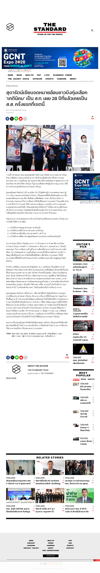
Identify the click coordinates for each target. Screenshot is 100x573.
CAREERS (61, 79)
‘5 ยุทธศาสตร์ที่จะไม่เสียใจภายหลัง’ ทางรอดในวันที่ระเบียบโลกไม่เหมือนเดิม (80, 315)
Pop (70, 540)
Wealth (50, 540)
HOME (10, 75)
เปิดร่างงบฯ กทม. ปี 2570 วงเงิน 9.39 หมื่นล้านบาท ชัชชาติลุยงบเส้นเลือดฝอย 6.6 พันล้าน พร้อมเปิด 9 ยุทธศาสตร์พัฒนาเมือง (77, 510)
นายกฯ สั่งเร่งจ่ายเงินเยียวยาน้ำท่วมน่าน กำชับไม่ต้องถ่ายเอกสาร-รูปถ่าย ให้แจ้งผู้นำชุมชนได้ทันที (86, 442)
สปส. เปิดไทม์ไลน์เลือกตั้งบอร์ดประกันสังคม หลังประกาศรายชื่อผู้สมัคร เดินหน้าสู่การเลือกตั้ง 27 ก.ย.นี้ (80, 361)
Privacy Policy (31, 548)
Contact (70, 548)
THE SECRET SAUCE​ (18, 79)
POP (39, 75)
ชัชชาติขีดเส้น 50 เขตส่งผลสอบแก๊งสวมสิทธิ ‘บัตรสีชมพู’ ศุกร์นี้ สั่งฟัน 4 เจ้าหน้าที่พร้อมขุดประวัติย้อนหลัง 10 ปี (48, 482)
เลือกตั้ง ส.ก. (50, 336)
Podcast (31, 543)
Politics (12, 86)
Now (70, 543)
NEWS (19, 75)
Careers (51, 545)
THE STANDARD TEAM (17, 110)
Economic (77, 264)
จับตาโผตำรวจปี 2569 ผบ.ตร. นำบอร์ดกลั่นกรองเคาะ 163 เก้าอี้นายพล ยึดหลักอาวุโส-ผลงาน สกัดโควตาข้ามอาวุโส (86, 415)
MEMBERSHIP (51, 556)
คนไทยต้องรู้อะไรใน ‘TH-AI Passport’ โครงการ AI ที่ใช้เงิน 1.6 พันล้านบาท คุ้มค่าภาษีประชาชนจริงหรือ (80, 268)
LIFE (47, 75)
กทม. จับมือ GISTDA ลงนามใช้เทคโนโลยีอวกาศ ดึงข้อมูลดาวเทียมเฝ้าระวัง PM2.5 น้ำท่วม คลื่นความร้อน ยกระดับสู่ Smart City (18, 510)
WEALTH (29, 75)
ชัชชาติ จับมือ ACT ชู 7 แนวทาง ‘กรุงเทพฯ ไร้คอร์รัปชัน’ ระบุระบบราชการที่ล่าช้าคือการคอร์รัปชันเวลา (48, 510)
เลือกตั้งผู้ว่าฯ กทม (55, 333)
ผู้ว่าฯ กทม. (17, 336)
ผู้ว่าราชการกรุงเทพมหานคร (33, 336)
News (31, 540)
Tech (85, 264)
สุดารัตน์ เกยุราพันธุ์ (20, 333)
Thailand (77, 311)
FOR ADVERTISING (51, 550)
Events (70, 545)
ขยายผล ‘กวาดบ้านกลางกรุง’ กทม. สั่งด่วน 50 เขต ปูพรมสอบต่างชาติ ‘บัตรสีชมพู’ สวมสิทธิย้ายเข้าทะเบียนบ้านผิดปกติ (77, 482)
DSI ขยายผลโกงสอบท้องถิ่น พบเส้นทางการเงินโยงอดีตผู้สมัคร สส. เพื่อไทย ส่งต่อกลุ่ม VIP (85, 388)
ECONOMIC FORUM (62, 75)
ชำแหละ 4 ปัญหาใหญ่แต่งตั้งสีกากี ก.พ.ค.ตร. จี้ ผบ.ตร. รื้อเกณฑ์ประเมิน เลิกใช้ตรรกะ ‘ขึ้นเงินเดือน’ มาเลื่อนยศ (85, 429)
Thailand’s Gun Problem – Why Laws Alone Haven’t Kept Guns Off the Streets (80, 290)
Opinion (31, 545)
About (50, 548)
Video (50, 543)
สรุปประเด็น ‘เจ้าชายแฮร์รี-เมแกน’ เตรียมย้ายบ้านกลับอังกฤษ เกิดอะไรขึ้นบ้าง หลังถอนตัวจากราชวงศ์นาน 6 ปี (80, 338)
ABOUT (73, 79)
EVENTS (49, 79)
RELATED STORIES (50, 457)
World (76, 309)
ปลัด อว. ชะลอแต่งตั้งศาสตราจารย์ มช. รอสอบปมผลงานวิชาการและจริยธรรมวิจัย (86, 401)
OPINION (37, 79)
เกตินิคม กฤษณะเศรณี (38, 333)
